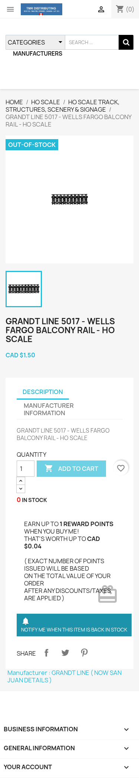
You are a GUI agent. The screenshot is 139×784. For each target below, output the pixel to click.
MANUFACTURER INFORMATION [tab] (49, 409)
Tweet (65, 652)
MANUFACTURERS (37, 54)
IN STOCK (34, 499)
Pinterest (84, 652)
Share (46, 652)
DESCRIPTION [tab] (43, 392)
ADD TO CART (71, 468)
